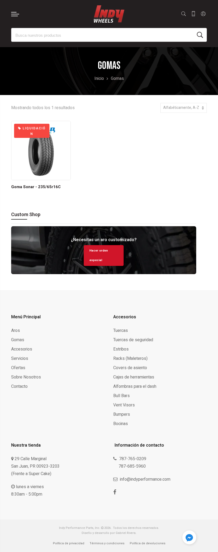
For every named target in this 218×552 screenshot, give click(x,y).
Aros (15, 330)
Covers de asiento (130, 368)
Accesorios (21, 349)
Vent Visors (124, 405)
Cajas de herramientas (133, 377)
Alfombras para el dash (134, 386)
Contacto (19, 386)
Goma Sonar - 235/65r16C (36, 187)
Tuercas (120, 330)
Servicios (19, 358)
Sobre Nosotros (26, 377)
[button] (189, 538)
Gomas (17, 340)
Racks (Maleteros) (130, 358)
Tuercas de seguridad (133, 340)
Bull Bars (121, 396)
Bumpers (121, 414)
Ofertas (18, 368)
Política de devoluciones (147, 543)
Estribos (121, 349)
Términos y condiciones (107, 543)
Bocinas (120, 424)
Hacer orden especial (98, 255)
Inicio (99, 78)
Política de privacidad (68, 543)
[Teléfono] (193, 14)
